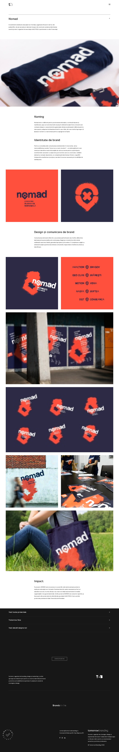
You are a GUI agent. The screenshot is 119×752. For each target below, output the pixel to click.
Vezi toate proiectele (17, 612)
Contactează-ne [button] (59, 658)
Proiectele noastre (10, 697)
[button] (109, 4)
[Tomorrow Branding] (11, 4)
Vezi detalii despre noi (18, 628)
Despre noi (65, 697)
